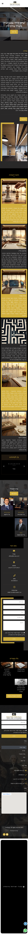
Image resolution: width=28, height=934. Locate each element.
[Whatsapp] (4, 834)
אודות (23, 750)
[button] (2, 3)
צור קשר (23, 760)
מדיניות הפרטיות (12, 634)
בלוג (24, 757)
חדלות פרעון (23, 345)
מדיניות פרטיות (14, 830)
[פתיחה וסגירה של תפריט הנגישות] (25, 923)
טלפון (14, 578)
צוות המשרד (22, 754)
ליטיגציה (24, 205)
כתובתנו (14, 565)
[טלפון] (14, 575)
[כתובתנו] (14, 562)
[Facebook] (7, 834)
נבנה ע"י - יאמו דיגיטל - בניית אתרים (12, 886)
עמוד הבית (22, 747)
